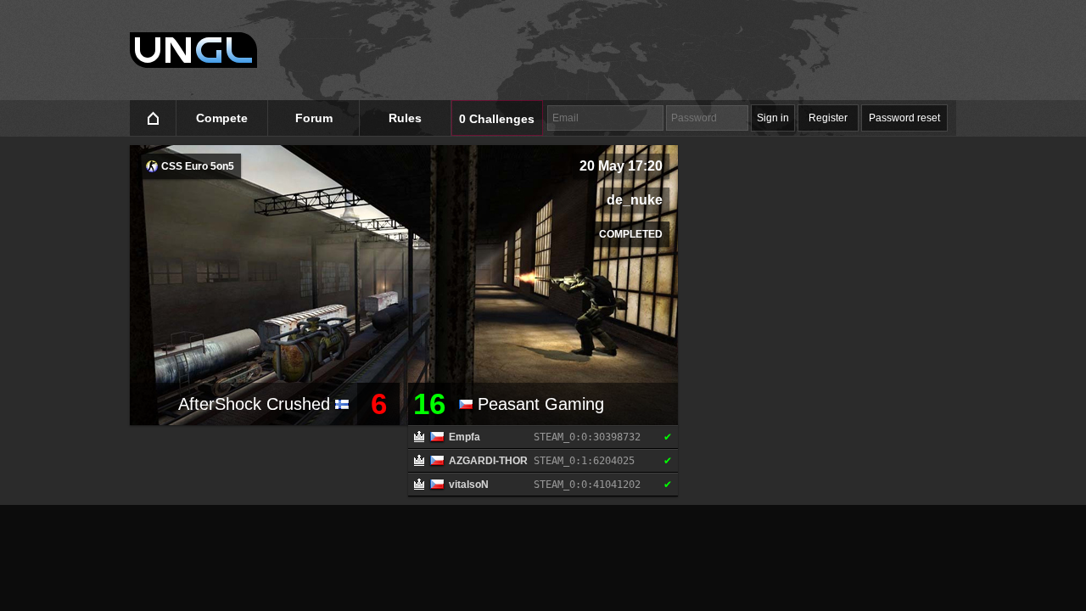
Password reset (904, 118)
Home (153, 118)
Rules (405, 118)
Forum (314, 118)
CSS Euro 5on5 (196, 166)
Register (828, 118)
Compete (222, 118)
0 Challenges (497, 119)
